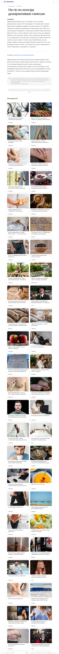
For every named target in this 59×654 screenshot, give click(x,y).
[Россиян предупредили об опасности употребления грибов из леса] (41, 456)
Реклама (12, 652)
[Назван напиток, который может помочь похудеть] (41, 365)
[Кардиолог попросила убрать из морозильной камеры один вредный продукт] (18, 616)
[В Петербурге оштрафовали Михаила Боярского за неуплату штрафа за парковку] (41, 296)
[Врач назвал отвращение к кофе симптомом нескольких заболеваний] (18, 456)
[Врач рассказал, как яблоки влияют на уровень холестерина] (41, 113)
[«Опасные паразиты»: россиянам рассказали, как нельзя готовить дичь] (41, 388)
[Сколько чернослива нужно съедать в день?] (41, 250)
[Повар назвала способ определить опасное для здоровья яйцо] (18, 204)
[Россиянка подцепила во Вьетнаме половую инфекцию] (18, 182)
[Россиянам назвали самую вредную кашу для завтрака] (41, 182)
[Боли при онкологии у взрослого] (41, 410)
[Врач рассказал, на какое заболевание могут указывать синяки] (41, 136)
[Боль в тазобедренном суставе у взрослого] (18, 250)
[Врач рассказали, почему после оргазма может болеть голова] (18, 296)
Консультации (11, 6)
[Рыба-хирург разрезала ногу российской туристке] (41, 502)
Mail (2, 652)
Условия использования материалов (38, 652)
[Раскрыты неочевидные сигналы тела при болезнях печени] (18, 159)
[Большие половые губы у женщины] (18, 136)
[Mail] (5, 1)
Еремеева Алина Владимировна (24, 55)
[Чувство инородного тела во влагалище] (41, 319)
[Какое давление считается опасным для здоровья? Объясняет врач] (18, 113)
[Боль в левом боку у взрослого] (18, 571)
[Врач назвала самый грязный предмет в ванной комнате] (18, 548)
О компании (6, 652)
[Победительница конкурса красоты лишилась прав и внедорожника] (41, 571)
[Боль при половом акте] (41, 342)
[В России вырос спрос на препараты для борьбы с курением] (41, 616)
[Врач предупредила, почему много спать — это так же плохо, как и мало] (18, 227)
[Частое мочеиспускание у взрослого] (18, 525)
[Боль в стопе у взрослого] (18, 594)
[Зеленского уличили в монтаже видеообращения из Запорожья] (18, 410)
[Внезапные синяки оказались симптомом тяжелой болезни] (41, 159)
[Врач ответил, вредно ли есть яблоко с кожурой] (18, 342)
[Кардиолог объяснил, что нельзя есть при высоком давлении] (41, 204)
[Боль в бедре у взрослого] (18, 502)
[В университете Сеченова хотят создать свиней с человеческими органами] (18, 319)
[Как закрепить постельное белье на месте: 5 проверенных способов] (41, 433)
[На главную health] (10, 1)
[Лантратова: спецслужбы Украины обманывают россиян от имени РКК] (41, 548)
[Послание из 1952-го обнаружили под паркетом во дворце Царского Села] (41, 227)
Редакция (27, 652)
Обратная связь (50, 652)
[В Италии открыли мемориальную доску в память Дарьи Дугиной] (18, 365)
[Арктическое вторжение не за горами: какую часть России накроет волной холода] (41, 594)
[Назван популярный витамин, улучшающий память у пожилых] (18, 273)
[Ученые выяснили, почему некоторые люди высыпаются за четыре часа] (18, 433)
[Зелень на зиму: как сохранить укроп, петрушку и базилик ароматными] (41, 273)
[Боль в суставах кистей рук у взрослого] (18, 639)
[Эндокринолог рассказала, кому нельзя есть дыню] (41, 525)
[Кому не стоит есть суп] (41, 479)
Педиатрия (19, 6)
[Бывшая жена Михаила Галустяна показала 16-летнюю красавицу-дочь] (41, 639)
